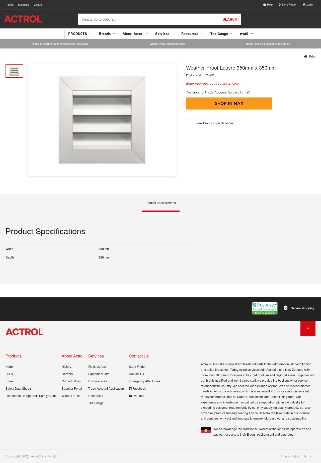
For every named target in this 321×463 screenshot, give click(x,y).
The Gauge (96, 403)
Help (270, 4)
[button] (171, 120)
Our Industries (71, 381)
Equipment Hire (99, 374)
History (66, 366)
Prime (10, 381)
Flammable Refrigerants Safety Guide (31, 395)
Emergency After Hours (144, 381)
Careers (67, 374)
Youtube (138, 395)
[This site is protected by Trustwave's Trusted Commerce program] (265, 308)
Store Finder (289, 4)
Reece (10, 5)
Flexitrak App (97, 366)
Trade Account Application (106, 388)
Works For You (72, 395)
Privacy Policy (290, 456)
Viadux (38, 5)
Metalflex (23, 5)
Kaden (10, 366)
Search (230, 19)
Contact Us (136, 374)
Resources (95, 395)
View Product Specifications (214, 123)
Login (309, 4)
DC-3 (9, 374)
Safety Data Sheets (19, 388)
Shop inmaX (229, 103)
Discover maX (97, 381)
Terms (307, 456)
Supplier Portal (72, 388)
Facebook (139, 388)
